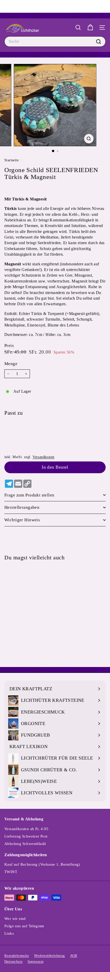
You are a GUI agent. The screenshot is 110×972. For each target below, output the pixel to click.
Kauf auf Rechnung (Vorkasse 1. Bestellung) (42, 864)
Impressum (35, 961)
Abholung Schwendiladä (25, 844)
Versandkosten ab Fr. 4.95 (26, 829)
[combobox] (55, 41)
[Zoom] (88, 138)
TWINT (10, 872)
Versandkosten (43, 457)
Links (9, 933)
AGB (73, 955)
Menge (10, 363)
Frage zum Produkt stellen (29, 495)
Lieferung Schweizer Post (26, 836)
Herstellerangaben (21, 507)
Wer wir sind (15, 919)
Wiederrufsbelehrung (49, 955)
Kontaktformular (16, 955)
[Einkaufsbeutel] (90, 27)
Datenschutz (13, 961)
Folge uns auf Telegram (24, 926)
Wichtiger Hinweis (22, 519)
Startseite (12, 160)
